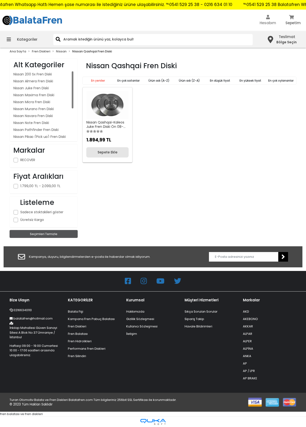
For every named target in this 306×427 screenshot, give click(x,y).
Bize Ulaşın (19, 300)
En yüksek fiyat (250, 81)
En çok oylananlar (281, 81)
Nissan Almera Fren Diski (33, 81)
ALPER (247, 341)
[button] (268, 20)
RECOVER (27, 159)
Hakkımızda (135, 311)
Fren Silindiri (77, 356)
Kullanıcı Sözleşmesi (142, 326)
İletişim (131, 333)
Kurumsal (135, 300)
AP (245, 363)
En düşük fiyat (220, 81)
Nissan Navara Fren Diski (33, 115)
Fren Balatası (78, 333)
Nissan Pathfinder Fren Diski (36, 129)
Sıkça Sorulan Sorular (201, 311)
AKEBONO (250, 319)
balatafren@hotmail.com (33, 318)
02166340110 (22, 310)
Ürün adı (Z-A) (189, 81)
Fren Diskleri (77, 326)
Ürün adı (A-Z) (158, 81)
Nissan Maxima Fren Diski (33, 95)
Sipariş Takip (194, 319)
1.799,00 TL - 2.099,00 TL (40, 186)
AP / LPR (249, 371)
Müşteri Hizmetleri (202, 300)
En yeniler (98, 81)
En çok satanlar (128, 81)
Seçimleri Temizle (43, 234)
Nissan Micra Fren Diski (31, 102)
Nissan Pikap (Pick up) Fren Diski (39, 136)
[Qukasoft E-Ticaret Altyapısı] (153, 422)
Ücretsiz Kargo (32, 219)
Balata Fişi (75, 311)
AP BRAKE (250, 378)
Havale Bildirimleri (198, 326)
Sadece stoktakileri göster (41, 212)
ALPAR (247, 333)
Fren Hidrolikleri (80, 341)
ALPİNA (248, 348)
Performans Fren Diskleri (86, 348)
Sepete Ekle (107, 152)
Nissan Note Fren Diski (31, 122)
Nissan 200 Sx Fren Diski (32, 74)
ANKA (247, 356)
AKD (246, 311)
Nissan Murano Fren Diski (33, 109)
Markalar (251, 300)
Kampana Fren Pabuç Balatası (91, 319)
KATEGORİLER (80, 300)
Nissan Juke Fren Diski (31, 88)
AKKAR (248, 326)
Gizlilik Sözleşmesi (140, 319)
